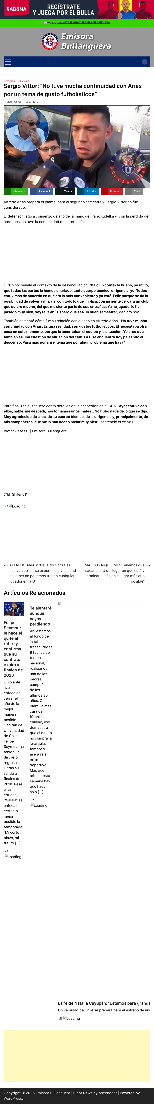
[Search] (144, 62)
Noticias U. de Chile (16, 81)
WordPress (13, 1098)
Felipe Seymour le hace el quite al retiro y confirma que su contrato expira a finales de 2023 (13, 649)
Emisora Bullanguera (53, 1093)
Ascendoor (108, 1093)
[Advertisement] (77, 252)
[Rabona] (77, 18)
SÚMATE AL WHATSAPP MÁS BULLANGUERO (84, 22)
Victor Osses (14, 101)
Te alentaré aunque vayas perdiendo (41, 616)
